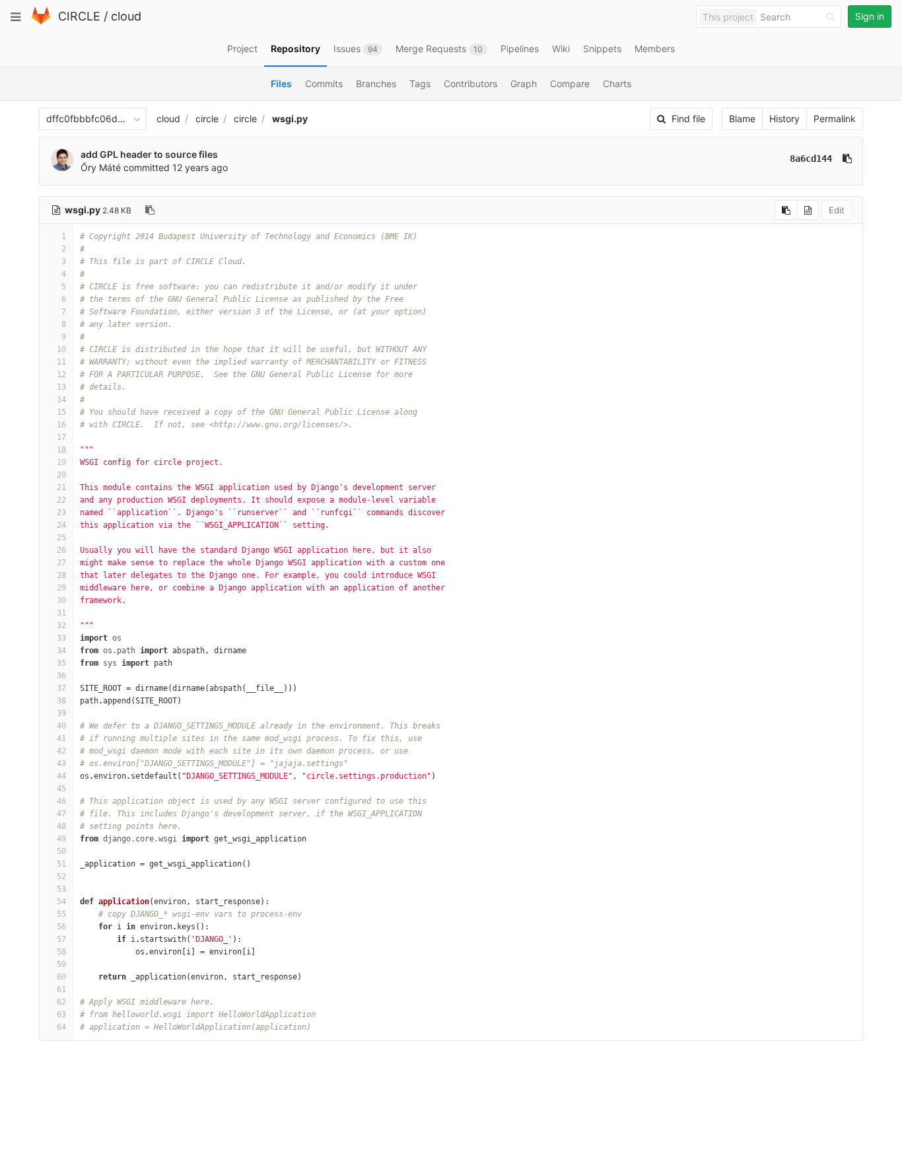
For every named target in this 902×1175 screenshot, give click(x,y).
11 (61, 362)
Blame (742, 118)
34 (61, 650)
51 (61, 864)
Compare (570, 83)
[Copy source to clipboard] (786, 210)
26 (61, 550)
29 (61, 587)
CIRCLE (79, 16)
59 (61, 964)
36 (61, 675)
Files (281, 83)
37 (61, 688)
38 (61, 700)
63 (61, 1014)
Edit (837, 210)
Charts (617, 83)
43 (61, 763)
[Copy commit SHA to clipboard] (847, 158)
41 (61, 738)
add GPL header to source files (149, 154)
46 (61, 801)
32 (61, 625)
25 (61, 537)
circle (207, 118)
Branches (376, 83)
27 (61, 562)
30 (61, 600)
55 (61, 914)
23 (61, 512)
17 (61, 437)
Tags (420, 83)
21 (61, 487)
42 (61, 751)
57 (61, 939)
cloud (126, 16)
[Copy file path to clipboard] (150, 210)
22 (61, 500)
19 (61, 462)
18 (61, 449)
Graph (523, 83)
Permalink (835, 118)
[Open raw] (808, 210)
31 (61, 613)
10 (61, 349)
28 (61, 575)
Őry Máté (101, 167)
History (784, 118)
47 (61, 813)
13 (61, 387)
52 (61, 876)
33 (61, 638)
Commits (324, 83)
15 (61, 412)
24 (61, 525)
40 (61, 725)
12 (61, 374)
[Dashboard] (41, 21)
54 (61, 901)
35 (61, 663)
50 (61, 851)
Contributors (470, 83)
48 (61, 826)
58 (61, 951)
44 (61, 776)
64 (61, 1027)
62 (61, 1002)
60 (61, 976)
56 (61, 926)
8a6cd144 (811, 158)
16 (61, 424)
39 (61, 713)
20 (61, 475)
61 (61, 989)
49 (61, 838)
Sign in (869, 16)
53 (61, 889)
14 (61, 399)
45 (61, 788)
